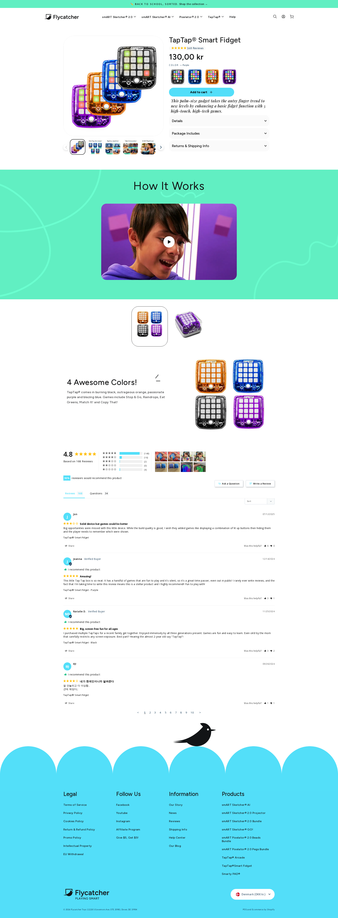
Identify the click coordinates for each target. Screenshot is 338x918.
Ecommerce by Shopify (263, 909)
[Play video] (169, 242)
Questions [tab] (96, 493)
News (173, 813)
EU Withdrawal (73, 854)
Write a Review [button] (262, 483)
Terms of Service (75, 804)
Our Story (176, 804)
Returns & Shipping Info (190, 146)
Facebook (122, 804)
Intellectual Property (77, 846)
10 (192, 712)
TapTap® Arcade (233, 857)
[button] (266, 545)
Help (232, 16)
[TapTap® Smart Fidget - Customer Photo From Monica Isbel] (161, 467)
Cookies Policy (73, 821)
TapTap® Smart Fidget (76, 537)
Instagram (123, 821)
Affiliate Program (128, 829)
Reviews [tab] (70, 493)
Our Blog (175, 846)
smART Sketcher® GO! (237, 829)
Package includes (186, 133)
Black (178, 77)
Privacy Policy (73, 813)
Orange (212, 77)
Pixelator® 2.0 (189, 17)
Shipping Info (178, 829)
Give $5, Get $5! (127, 837)
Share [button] (71, 545)
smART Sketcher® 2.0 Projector (244, 813)
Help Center (177, 837)
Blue (195, 77)
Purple (229, 77)
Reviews (174, 821)
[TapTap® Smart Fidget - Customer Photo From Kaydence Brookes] (161, 456)
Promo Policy (72, 837)
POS (245, 909)
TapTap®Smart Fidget (237, 865)
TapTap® (214, 17)
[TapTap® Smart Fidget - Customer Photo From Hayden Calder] (187, 456)
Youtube (122, 813)
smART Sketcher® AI (156, 17)
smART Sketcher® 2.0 (117, 17)
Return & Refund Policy (79, 829)
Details (177, 121)
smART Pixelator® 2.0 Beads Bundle (241, 839)
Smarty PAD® (231, 874)
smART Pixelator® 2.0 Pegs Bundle (245, 849)
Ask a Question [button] (230, 483)
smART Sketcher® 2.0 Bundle (242, 821)
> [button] (200, 712)
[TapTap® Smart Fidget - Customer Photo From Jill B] (200, 467)
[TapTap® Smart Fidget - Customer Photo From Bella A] (187, 467)
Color (179, 65)
